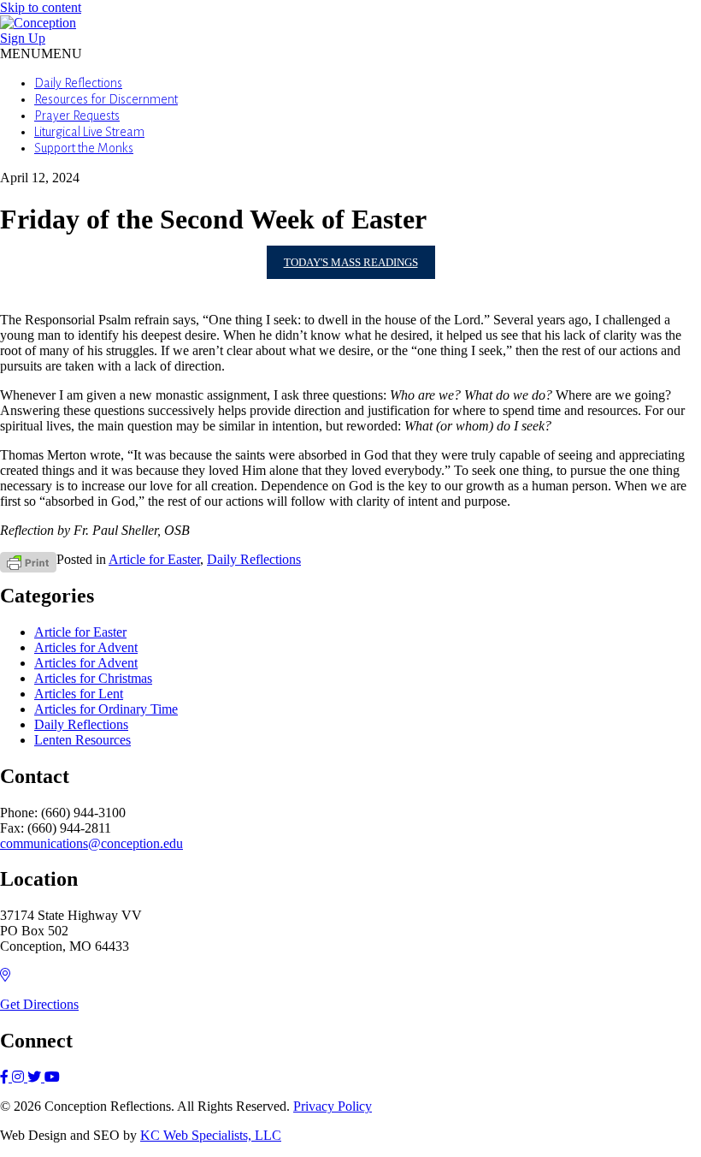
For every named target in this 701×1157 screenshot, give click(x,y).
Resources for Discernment (106, 99)
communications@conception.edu (91, 843)
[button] (41, 53)
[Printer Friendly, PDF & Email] (28, 561)
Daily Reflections (78, 83)
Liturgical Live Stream (89, 132)
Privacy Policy (332, 1106)
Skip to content (40, 7)
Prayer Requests (77, 115)
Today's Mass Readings (351, 262)
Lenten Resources (82, 740)
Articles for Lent (78, 693)
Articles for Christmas (93, 678)
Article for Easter (154, 559)
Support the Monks (83, 148)
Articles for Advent (86, 647)
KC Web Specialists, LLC (210, 1135)
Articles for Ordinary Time (106, 709)
